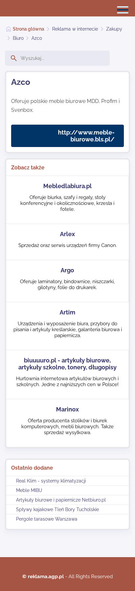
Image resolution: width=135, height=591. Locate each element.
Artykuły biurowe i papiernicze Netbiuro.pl (61, 500)
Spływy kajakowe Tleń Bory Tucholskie (57, 509)
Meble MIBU (29, 490)
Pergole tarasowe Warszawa (46, 519)
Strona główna (28, 29)
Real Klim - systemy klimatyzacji (51, 480)
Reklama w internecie (75, 29)
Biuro (18, 38)
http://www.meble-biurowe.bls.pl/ (86, 136)
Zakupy (114, 29)
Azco (36, 38)
